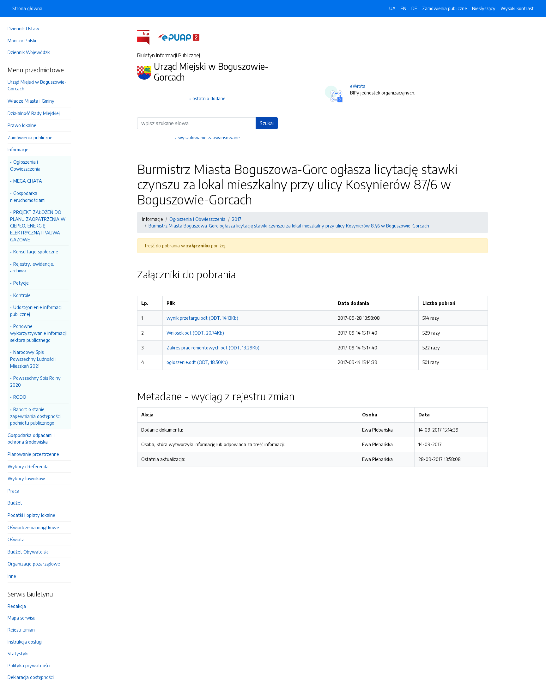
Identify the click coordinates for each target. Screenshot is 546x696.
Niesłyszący (483, 8)
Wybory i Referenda (28, 466)
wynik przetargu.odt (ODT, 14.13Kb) (202, 318)
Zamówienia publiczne (30, 137)
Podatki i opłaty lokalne (31, 515)
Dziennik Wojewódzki (29, 52)
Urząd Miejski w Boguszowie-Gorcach (37, 85)
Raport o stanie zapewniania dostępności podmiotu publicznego (35, 416)
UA (392, 8)
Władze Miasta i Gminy (31, 101)
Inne (12, 576)
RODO (19, 397)
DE (414, 8)
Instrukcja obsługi (25, 642)
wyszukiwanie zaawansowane (209, 137)
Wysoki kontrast (517, 8)
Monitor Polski (22, 40)
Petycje (21, 283)
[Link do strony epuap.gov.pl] (178, 37)
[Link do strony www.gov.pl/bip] (147, 37)
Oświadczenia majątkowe (33, 527)
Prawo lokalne (22, 125)
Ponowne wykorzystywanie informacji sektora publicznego (38, 332)
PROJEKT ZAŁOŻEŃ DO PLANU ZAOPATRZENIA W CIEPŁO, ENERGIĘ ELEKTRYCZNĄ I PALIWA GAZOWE (37, 225)
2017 (236, 219)
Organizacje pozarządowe (34, 563)
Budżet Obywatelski (28, 551)
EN (403, 8)
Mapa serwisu (21, 617)
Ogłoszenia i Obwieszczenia (25, 165)
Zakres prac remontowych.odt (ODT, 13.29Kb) (213, 347)
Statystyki (18, 653)
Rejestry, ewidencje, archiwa (32, 267)
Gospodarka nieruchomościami (28, 196)
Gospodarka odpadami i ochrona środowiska (31, 438)
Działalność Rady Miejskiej (34, 113)
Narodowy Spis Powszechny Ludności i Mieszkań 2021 (33, 358)
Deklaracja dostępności (31, 677)
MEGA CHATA (27, 181)
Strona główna (27, 8)
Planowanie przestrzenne (33, 454)
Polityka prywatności (29, 665)
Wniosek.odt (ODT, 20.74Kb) (195, 333)
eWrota (358, 86)
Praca (13, 490)
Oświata (16, 539)
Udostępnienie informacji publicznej (36, 310)
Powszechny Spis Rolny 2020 (35, 381)
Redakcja (17, 606)
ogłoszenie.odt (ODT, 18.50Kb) (197, 362)
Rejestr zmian (21, 629)
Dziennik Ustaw (23, 28)
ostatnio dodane (209, 98)
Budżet (15, 502)
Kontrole (22, 295)
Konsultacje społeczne (35, 251)
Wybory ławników (26, 478)
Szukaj (267, 123)
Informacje (18, 149)
